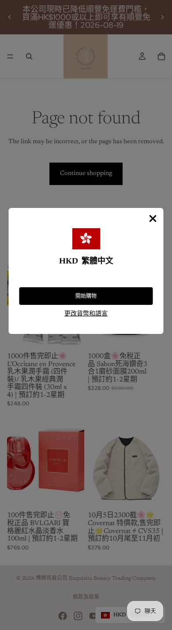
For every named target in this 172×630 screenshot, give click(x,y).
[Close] (153, 218)
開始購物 (86, 296)
